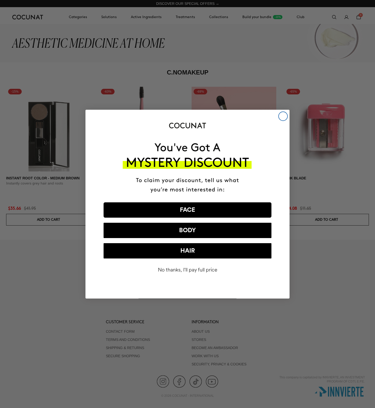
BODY (187, 230)
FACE (187, 210)
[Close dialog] (283, 116)
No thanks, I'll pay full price (187, 270)
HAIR (187, 251)
